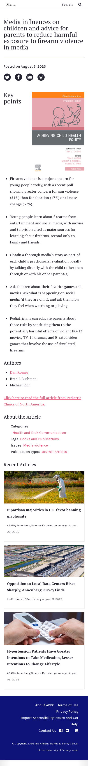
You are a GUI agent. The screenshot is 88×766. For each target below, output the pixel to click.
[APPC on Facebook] (61, 730)
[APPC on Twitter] (67, 730)
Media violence (35, 445)
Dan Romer (19, 372)
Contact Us (47, 730)
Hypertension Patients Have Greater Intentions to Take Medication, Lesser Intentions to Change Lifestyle (40, 657)
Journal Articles (54, 451)
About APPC (44, 705)
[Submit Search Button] (80, 4)
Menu (11, 4)
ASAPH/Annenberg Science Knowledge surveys (37, 525)
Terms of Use (68, 705)
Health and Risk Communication (39, 432)
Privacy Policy (67, 711)
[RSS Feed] (76, 730)
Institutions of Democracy (24, 599)
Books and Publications (39, 439)
